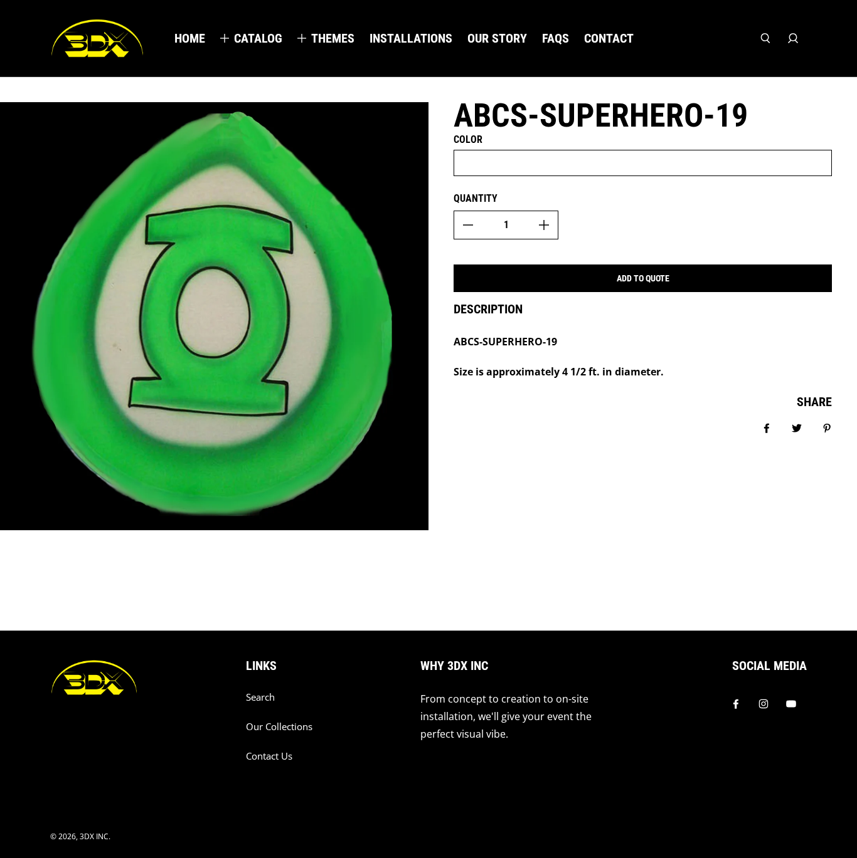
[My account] (793, 38)
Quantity (476, 198)
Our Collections (279, 726)
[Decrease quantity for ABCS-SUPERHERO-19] (468, 225)
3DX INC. (95, 836)
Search (260, 697)
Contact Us (269, 756)
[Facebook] (736, 704)
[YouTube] (791, 704)
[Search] (765, 38)
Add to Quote (643, 278)
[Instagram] (763, 704)
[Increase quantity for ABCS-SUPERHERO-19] (544, 225)
